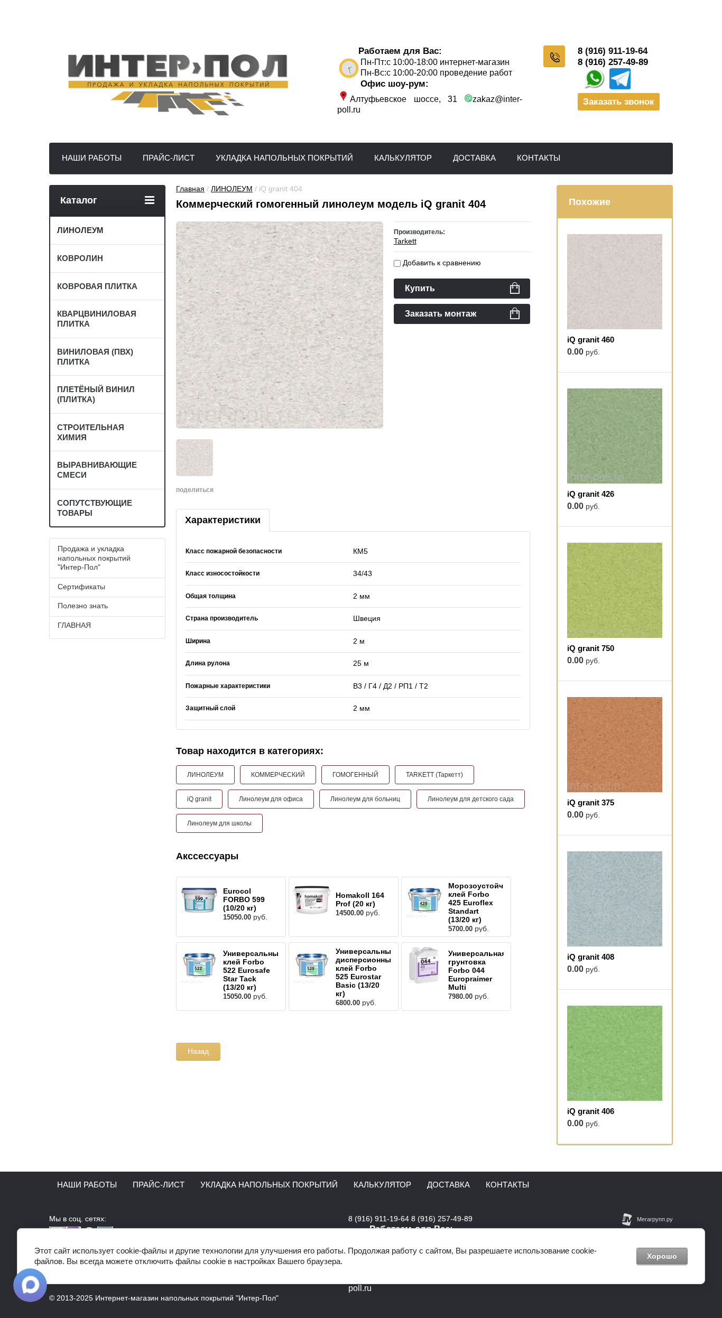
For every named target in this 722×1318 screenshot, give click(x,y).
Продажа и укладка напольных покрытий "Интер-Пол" (94, 557)
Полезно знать (83, 605)
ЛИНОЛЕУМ (232, 188)
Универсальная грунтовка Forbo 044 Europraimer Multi (477, 970)
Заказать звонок (618, 102)
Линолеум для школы (219, 823)
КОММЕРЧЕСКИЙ (278, 774)
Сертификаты (81, 586)
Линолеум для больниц (365, 799)
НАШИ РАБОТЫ (92, 157)
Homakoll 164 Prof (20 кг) (360, 899)
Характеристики (223, 520)
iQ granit (199, 799)
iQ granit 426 (590, 493)
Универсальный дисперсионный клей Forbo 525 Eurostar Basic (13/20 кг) (366, 972)
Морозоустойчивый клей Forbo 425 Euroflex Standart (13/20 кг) (486, 902)
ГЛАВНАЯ (74, 625)
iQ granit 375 (590, 802)
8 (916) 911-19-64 (612, 51)
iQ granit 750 (590, 648)
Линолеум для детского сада (471, 799)
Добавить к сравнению (441, 262)
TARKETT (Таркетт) (434, 774)
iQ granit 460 (590, 339)
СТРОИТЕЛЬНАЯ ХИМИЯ (90, 432)
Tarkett (405, 241)
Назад (198, 1051)
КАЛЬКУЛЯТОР (403, 157)
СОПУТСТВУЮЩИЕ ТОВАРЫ (94, 507)
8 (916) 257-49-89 (613, 62)
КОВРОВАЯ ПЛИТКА (97, 286)
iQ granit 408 (590, 956)
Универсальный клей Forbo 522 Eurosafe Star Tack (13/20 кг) (253, 970)
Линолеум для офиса (271, 799)
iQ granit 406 (590, 1111)
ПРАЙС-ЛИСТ (169, 157)
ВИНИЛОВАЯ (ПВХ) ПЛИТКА (95, 356)
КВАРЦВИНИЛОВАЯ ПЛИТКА (96, 318)
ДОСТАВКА (474, 157)
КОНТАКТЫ (538, 157)
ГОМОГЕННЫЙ (355, 774)
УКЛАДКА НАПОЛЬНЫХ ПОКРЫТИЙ (284, 157)
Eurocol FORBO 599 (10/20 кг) (244, 899)
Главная (190, 188)
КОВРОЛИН (80, 258)
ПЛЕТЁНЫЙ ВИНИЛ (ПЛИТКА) (96, 394)
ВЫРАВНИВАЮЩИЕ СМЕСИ (97, 469)
